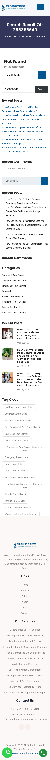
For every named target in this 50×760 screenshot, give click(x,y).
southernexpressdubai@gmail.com (28, 719)
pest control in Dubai (15, 470)
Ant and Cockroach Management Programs (25, 647)
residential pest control (14, 302)
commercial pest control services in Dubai (24, 449)
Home (25, 584)
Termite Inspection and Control (25, 641)
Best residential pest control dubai (22, 427)
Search (5, 83)
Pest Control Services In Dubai (20, 477)
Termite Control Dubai (15, 494)
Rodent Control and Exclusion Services (25, 652)
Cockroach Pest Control (13, 275)
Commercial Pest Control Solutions (25, 658)
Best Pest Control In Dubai (18, 420)
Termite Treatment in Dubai (18, 507)
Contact (25, 613)
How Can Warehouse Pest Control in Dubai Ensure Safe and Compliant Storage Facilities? (24, 119)
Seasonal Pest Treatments (25, 681)
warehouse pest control (14, 312)
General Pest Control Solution (25, 629)
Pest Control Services (12, 296)
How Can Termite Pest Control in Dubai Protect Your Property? (24, 236)
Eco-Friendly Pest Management (25, 669)
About (25, 601)
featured (6, 291)
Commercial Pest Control (14, 280)
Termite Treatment (11, 307)
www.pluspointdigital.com (25, 753)
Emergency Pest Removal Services (25, 675)
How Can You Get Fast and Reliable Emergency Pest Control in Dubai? (23, 201)
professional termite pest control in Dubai (24, 486)
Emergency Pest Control (14, 286)
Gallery (25, 596)
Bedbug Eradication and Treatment (25, 635)
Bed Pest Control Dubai (16, 413)
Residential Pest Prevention (25, 664)
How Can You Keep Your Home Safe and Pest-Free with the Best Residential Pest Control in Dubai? (23, 131)
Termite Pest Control (15, 501)
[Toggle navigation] (40, 7)
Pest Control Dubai (14, 464)
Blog (25, 607)
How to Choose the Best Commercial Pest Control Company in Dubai (27, 245)
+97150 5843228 (29, 714)
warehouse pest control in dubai (21, 514)
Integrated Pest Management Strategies (25, 692)
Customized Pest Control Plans (25, 686)
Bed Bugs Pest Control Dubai (19, 407)
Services (25, 590)
